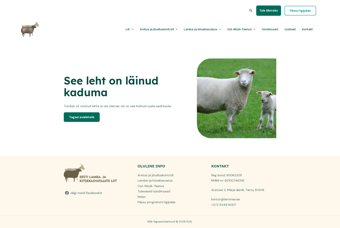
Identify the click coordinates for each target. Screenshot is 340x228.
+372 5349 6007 (223, 205)
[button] (251, 10)
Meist (142, 197)
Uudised (290, 29)
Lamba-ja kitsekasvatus (200, 29)
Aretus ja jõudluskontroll (157, 29)
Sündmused (270, 29)
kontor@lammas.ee (225, 199)
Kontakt (307, 29)
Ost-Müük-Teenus (239, 29)
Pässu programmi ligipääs (156, 202)
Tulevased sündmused (154, 191)
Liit (128, 29)
